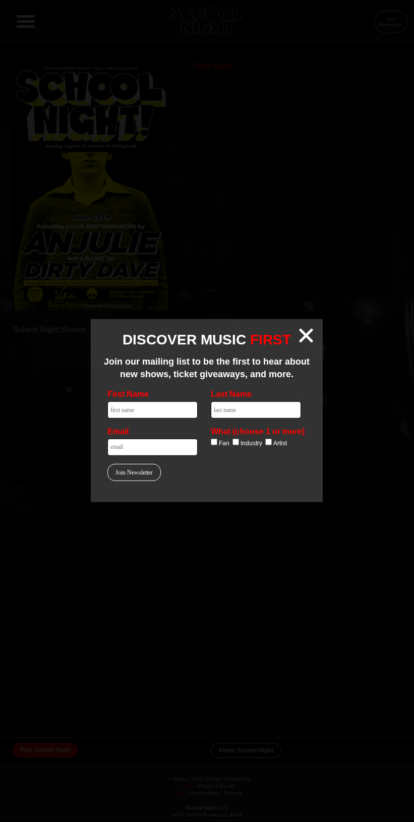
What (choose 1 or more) (258, 431)
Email (118, 431)
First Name (128, 394)
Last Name (231, 394)
